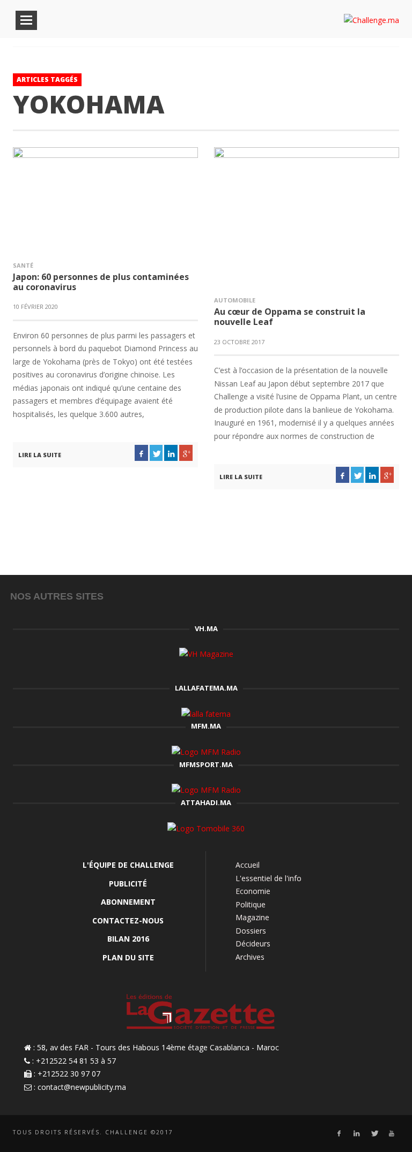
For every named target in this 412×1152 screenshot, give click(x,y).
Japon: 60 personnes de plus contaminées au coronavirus (101, 282)
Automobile (234, 300)
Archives (250, 957)
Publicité (128, 883)
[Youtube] (392, 1133)
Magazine (252, 917)
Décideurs (253, 943)
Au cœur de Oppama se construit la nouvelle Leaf (289, 317)
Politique (251, 904)
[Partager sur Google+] (186, 453)
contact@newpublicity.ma (82, 1087)
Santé (23, 265)
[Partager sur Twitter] (156, 453)
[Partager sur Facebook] (141, 453)
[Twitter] (374, 1133)
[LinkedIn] (356, 1133)
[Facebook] (339, 1133)
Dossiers (251, 931)
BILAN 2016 (128, 939)
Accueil (248, 865)
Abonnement (128, 902)
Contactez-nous (128, 920)
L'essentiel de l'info (268, 878)
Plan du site (128, 957)
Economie (253, 891)
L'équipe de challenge (128, 865)
